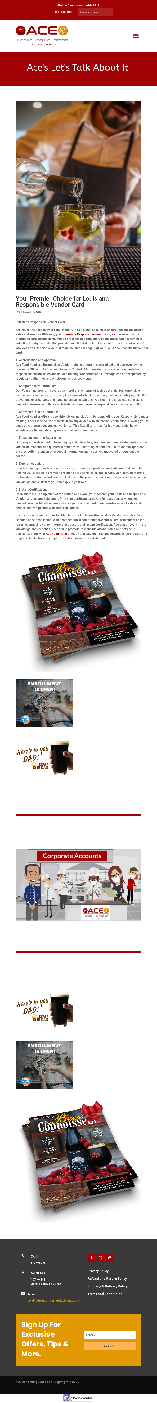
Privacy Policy (98, 1271)
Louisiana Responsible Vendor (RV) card (90, 334)
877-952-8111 (63, 12)
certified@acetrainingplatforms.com (53, 1301)
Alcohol (37, 311)
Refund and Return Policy (107, 1278)
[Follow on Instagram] (110, 1258)
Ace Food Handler (58, 534)
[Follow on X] (101, 1258)
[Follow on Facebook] (91, 1258)
